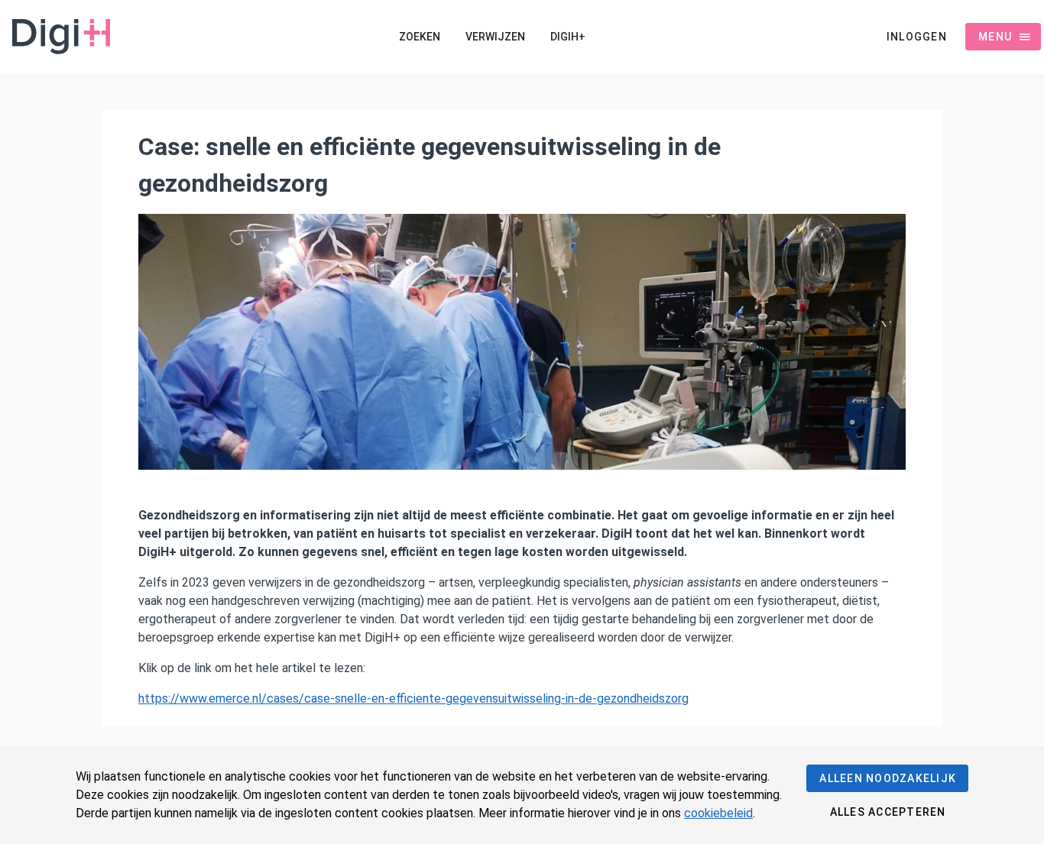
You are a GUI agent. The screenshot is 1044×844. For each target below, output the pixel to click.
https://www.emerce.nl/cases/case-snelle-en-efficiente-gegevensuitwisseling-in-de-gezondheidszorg (413, 698)
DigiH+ (567, 37)
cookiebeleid (718, 813)
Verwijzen (495, 37)
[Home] (55, 36)
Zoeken (419, 37)
